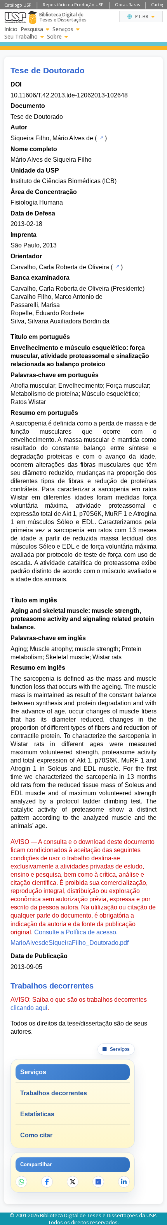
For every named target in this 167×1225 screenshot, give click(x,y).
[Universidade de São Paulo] (15, 17)
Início (10, 29)
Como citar (36, 1135)
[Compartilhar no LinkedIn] (124, 1182)
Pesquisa (32, 29)
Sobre (54, 36)
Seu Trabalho (21, 36)
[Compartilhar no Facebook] (47, 1182)
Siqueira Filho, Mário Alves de (51, 138)
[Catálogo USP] (100, 137)
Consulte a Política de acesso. (76, 932)
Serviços (62, 29)
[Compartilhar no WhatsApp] (21, 1182)
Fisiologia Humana (36, 202)
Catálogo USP (17, 5)
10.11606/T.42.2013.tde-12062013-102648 (69, 95)
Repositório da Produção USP (73, 4)
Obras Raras (127, 4)
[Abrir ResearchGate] (98, 1182)
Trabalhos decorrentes (53, 1093)
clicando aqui (28, 1007)
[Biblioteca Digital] (32, 17)
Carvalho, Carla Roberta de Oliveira (59, 267)
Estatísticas (37, 1114)
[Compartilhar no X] (72, 1182)
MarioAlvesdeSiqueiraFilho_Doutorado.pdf (69, 942)
